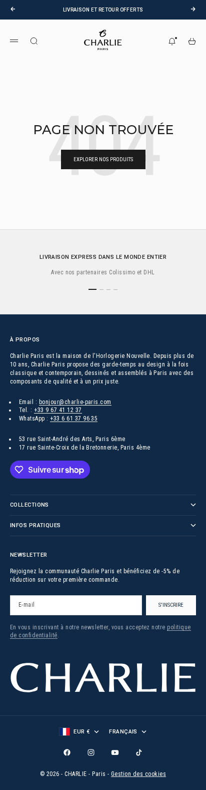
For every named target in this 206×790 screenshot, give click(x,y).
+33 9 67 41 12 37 (58, 410)
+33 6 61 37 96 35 (74, 418)
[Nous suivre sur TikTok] (139, 752)
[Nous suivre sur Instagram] (91, 752)
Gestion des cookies (138, 773)
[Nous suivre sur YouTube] (115, 752)
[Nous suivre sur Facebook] (67, 752)
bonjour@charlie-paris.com (75, 402)
